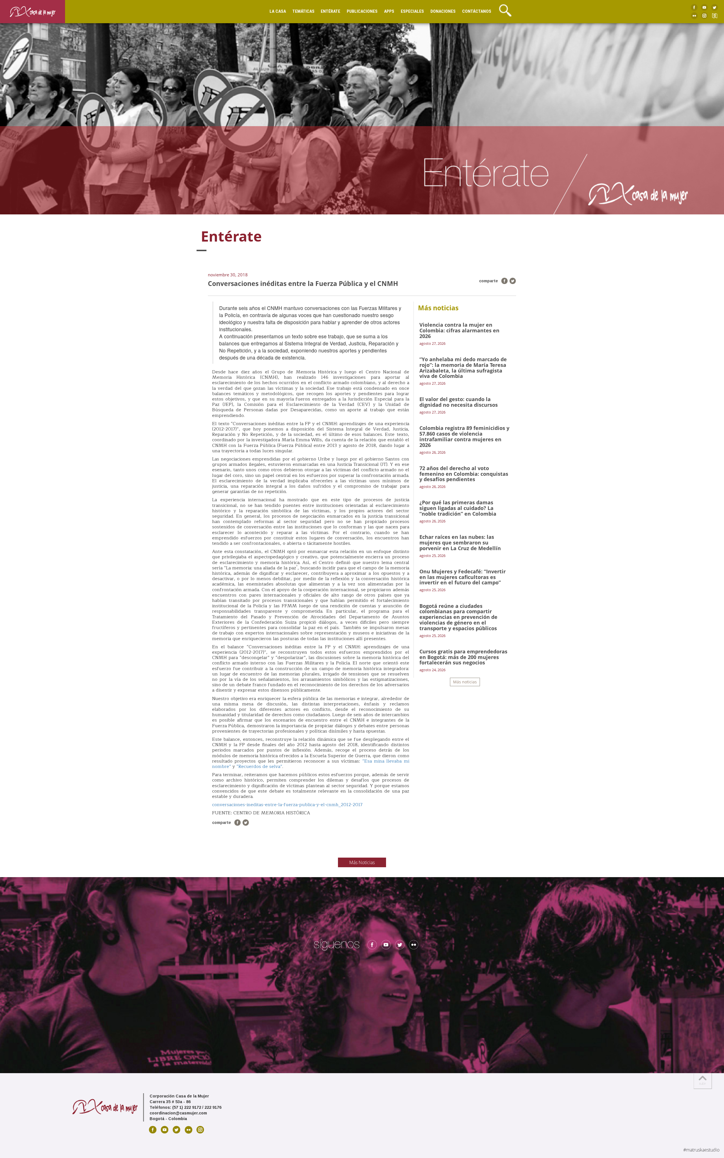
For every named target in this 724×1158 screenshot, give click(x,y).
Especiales (412, 11)
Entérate (330, 11)
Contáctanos (476, 11)
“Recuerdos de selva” (259, 766)
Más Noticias (362, 862)
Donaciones (443, 11)
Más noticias (465, 682)
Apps (389, 11)
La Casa (278, 11)
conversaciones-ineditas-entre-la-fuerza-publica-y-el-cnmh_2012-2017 (287, 804)
